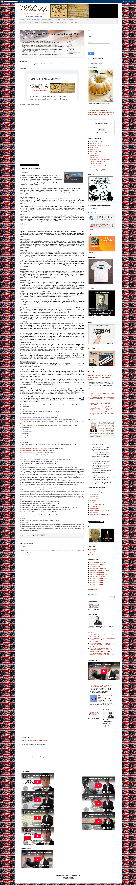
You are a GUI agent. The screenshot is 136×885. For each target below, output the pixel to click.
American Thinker (94, 153)
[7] (20, 415)
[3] (27, 194)
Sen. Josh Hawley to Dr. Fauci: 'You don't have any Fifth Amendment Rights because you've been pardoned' (102, 398)
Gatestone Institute (95, 149)
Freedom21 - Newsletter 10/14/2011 (99, 582)
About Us (22, 19)
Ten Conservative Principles (86, 19)
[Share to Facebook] (42, 535)
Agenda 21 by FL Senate (96, 163)
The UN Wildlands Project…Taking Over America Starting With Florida (101, 686)
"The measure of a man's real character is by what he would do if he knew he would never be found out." (101, 112)
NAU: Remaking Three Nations (98, 157)
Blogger (71, 878)
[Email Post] (33, 535)
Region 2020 (35, 19)
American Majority (94, 498)
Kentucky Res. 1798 (59, 19)
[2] (65, 188)
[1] (38, 184)
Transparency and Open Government (100, 159)
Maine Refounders (95, 508)
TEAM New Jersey (95, 494)
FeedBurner (105, 132)
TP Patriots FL (93, 500)
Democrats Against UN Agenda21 (99, 514)
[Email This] (36, 535)
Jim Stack (94, 549)
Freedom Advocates (95, 512)
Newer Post (23, 550)
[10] (21, 421)
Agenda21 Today (94, 496)
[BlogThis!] (38, 535)
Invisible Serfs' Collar (95, 151)
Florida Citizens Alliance (96, 490)
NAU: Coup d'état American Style (98, 574)
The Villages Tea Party (96, 492)
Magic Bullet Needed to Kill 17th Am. (99, 570)
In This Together (94, 147)
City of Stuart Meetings (96, 63)
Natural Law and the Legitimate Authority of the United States (36, 22)
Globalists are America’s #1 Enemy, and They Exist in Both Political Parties (100, 377)
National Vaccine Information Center (99, 145)
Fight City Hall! (74, 22)
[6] (20, 413)
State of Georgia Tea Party (97, 504)
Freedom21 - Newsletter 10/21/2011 (99, 580)
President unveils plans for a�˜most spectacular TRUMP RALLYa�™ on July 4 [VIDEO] (101, 413)
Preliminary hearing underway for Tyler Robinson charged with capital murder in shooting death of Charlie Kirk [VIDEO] (101, 408)
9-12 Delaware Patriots (96, 506)
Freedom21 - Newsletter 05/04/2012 (99, 568)
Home (52, 550)
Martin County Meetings (96, 61)
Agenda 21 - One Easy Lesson (98, 161)
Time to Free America (95, 143)
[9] (57, 221)
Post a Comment (26, 546)
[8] (20, 417)
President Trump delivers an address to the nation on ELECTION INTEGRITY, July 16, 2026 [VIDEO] (101, 403)
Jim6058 (94, 552)
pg (92, 554)
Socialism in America (95, 566)
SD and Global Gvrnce (61, 22)
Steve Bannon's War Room (97, 141)
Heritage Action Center (96, 155)
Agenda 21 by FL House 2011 (98, 166)
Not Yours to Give (46, 19)
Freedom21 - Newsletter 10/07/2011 (99, 584)
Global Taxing (93, 168)
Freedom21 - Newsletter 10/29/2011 (99, 578)
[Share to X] (40, 535)
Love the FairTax (71, 19)
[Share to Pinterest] (44, 535)
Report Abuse (92, 589)
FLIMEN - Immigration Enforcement (99, 510)
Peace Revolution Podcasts (97, 562)
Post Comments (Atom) (33, 553)
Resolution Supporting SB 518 (98, 170)
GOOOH (92, 502)
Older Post (81, 550)
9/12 (28, 19)
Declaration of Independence (97, 564)
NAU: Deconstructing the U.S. (98, 572)
